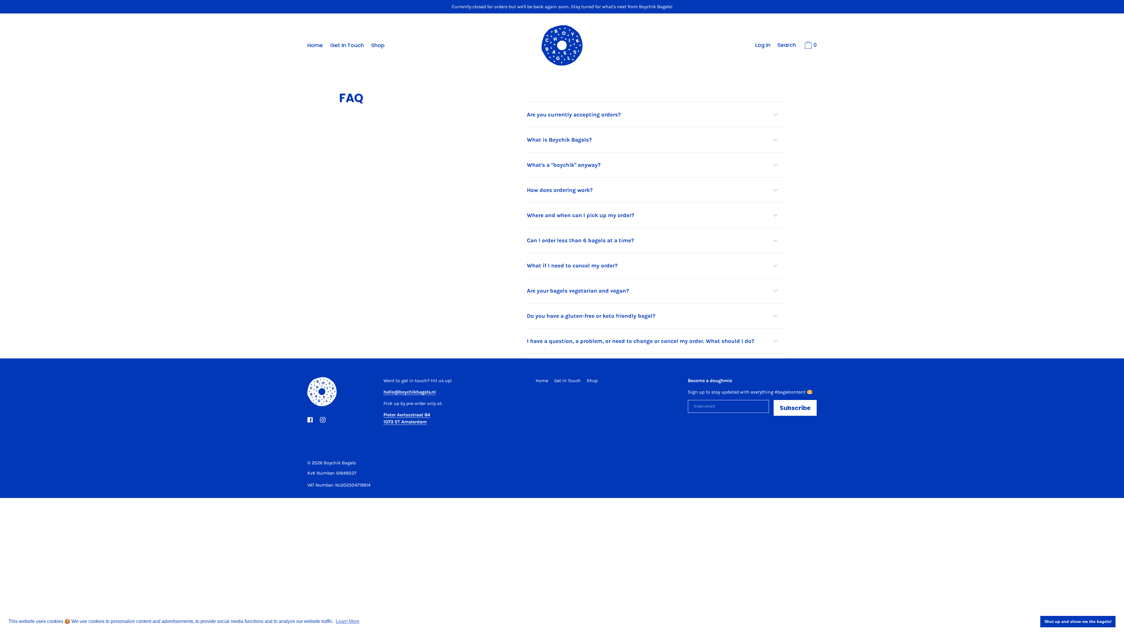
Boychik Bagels (340, 463)
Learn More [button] (347, 621)
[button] (656, 114)
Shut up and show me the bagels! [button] (1078, 621)
